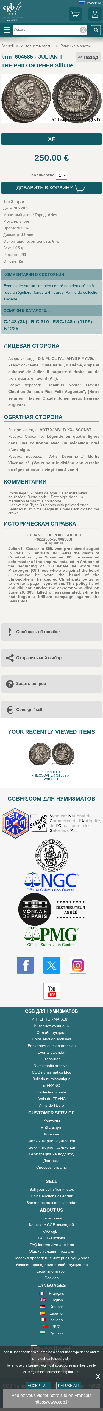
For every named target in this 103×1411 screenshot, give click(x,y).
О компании (51, 1218)
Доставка (51, 1160)
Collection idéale (51, 1092)
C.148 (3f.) (15, 321)
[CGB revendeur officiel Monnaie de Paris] (51, 910)
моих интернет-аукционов (51, 1141)
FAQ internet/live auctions (51, 1244)
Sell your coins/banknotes (51, 1189)
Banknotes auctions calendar (51, 1202)
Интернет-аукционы (51, 1026)
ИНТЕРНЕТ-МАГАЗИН (51, 1019)
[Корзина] (75, 19)
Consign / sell (29, 709)
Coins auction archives (51, 1039)
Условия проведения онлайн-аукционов (52, 1264)
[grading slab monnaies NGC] (51, 882)
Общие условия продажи (51, 1251)
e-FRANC (51, 1085)
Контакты (51, 1121)
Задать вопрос (31, 683)
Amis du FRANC (51, 1099)
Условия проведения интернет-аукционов (51, 1258)
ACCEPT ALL (38, 1386)
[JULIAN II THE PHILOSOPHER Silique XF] (51, 122)
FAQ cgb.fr (51, 1231)
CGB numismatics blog (51, 1072)
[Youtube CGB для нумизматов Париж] (51, 991)
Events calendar (52, 1052)
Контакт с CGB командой (51, 1225)
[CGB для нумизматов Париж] (12, 21)
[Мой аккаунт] (95, 19)
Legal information (52, 1271)
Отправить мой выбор (39, 657)
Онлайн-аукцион (51, 1032)
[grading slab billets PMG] (51, 937)
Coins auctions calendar (52, 1196)
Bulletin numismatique (51, 1079)
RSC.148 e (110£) (72, 321)
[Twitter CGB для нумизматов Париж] (51, 965)
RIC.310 (40, 321)
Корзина (51, 1134)
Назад (90, 57)
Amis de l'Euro (51, 1105)
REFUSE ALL (69, 1386)
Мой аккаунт (51, 1127)
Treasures (51, 1059)
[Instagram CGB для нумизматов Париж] (78, 965)
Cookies (51, 1278)
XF (51, 139)
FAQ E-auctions (51, 1238)
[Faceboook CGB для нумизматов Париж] (25, 965)
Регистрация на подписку (51, 1154)
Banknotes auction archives (52, 1045)
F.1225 (11, 328)
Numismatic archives (51, 1065)
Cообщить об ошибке (38, 631)
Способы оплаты (51, 1167)
